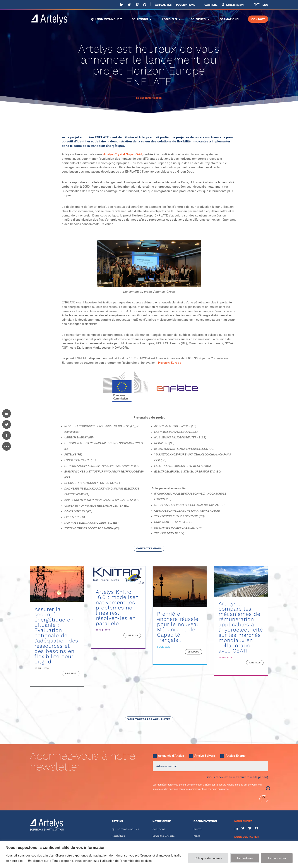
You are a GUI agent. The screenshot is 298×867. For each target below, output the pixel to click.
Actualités (118, 835)
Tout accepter (276, 858)
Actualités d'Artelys (171, 755)
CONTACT (258, 19)
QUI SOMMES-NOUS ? (106, 19)
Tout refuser (244, 858)
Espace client (234, 4)
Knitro (198, 829)
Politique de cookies (208, 858)
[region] (149, 854)
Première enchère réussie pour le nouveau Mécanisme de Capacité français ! (178, 627)
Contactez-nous (149, 548)
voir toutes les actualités (149, 719)
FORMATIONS (228, 19)
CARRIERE (211, 4)
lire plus (70, 673)
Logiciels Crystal (163, 835)
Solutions (158, 829)
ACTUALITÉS (163, 4)
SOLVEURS (198, 19)
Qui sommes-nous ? (125, 829)
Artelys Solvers (204, 755)
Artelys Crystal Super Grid (122, 154)
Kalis (197, 835)
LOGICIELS (169, 19)
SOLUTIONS (140, 19)
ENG (265, 4)
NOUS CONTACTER (246, 836)
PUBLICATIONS (185, 4)
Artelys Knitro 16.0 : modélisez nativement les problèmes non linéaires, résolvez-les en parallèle (117, 607)
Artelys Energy (235, 755)
